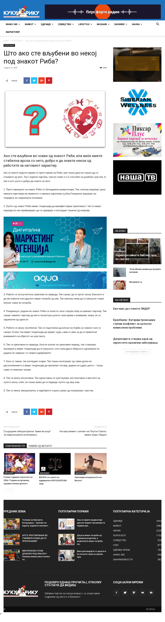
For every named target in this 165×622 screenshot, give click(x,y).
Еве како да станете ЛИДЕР (131, 308)
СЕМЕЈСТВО (64, 24)
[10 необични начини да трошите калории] (119, 272)
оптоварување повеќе (136, 351)
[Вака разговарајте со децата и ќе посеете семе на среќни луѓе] (66, 555)
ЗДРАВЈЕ (46, 24)
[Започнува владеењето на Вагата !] (91, 464)
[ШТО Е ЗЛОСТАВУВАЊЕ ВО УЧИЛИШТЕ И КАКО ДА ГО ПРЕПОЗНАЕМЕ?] (12, 539)
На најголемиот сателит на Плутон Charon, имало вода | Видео (83, 433)
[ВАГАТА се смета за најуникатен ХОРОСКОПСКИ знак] (55, 464)
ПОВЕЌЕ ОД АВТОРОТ (40, 446)
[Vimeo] (134, 593)
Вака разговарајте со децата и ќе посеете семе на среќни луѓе (91, 554)
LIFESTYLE (84, 24)
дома (6, 40)
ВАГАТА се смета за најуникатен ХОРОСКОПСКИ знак (53, 480)
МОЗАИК (102, 24)
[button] (157, 24)
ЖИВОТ (29, 24)
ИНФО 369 (119, 554)
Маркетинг (13, 31)
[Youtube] (151, 593)
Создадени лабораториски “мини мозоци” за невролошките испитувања (27, 433)
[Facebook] (116, 593)
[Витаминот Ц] (119, 285)
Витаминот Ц (135, 282)
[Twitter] (125, 593)
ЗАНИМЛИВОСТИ (123, 559)
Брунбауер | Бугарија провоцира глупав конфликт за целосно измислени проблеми (134, 323)
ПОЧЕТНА (150, 609)
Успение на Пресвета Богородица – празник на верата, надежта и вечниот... (35, 523)
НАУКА (136, 24)
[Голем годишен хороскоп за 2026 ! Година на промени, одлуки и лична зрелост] (20, 463)
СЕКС (116, 544)
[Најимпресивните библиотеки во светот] (137, 251)
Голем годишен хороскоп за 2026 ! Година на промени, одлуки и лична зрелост (18, 480)
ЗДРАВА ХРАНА (121, 549)
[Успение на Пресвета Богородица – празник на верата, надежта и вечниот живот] (12, 524)
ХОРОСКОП (17, 40)
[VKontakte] (142, 593)
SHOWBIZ (119, 24)
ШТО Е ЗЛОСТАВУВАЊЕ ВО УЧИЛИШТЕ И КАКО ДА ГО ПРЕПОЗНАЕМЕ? (35, 538)
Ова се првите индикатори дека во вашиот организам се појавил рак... (91, 523)
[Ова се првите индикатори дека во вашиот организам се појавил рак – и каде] (66, 524)
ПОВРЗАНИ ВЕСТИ (15, 446)
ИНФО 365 (11, 24)
